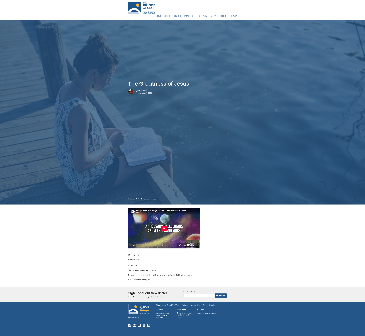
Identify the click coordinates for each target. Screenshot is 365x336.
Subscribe (220, 295)
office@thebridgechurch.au (209, 313)
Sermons (177, 16)
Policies (185, 305)
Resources (196, 16)
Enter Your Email (189, 292)
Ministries (167, 16)
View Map (159, 318)
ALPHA (205, 16)
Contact (233, 16)
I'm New (213, 16)
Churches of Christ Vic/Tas (167, 305)
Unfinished (223, 16)
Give (205, 305)
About (158, 16)
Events (186, 16)
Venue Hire (195, 305)
